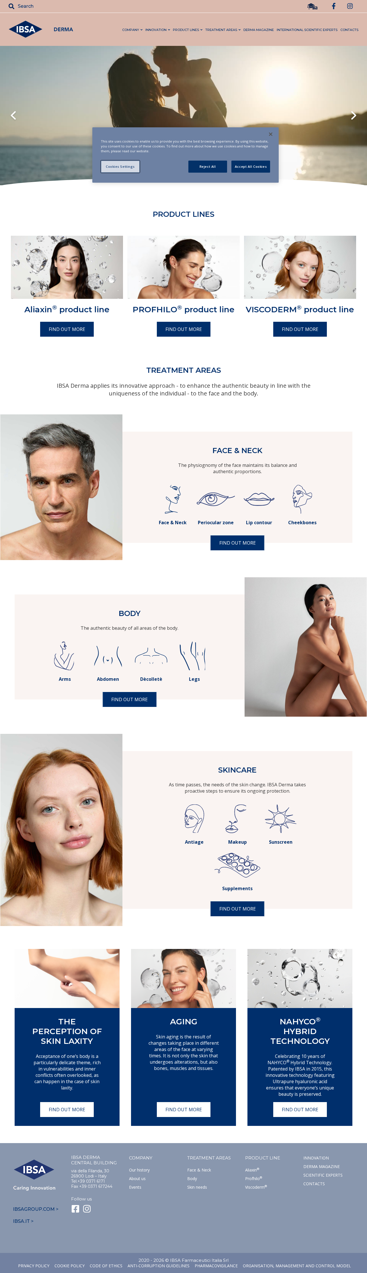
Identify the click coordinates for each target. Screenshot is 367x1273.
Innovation (316, 1158)
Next (353, 116)
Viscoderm (256, 1187)
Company (140, 1158)
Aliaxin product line (67, 309)
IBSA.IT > (23, 1221)
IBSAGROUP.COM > (35, 1209)
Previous (13, 116)
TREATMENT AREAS (209, 1158)
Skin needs (197, 1187)
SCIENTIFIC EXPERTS (323, 1175)
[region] (185, 155)
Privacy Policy (33, 1265)
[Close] (270, 134)
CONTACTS (349, 30)
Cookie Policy (69, 1265)
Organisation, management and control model (297, 1265)
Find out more (67, 329)
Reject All (208, 166)
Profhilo (253, 1178)
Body (192, 1178)
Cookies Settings (120, 166)
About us (137, 1178)
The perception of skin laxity (67, 1031)
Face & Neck (199, 1170)
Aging (183, 1021)
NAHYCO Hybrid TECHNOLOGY (300, 1031)
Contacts (314, 1183)
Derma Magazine (321, 1166)
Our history (139, 1170)
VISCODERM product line (300, 309)
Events (135, 1187)
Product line (262, 1158)
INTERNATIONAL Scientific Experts (307, 30)
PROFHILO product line (183, 309)
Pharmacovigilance (216, 1265)
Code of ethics (106, 1265)
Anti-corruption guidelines (159, 1265)
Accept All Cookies (251, 166)
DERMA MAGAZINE (258, 30)
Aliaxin (252, 1170)
